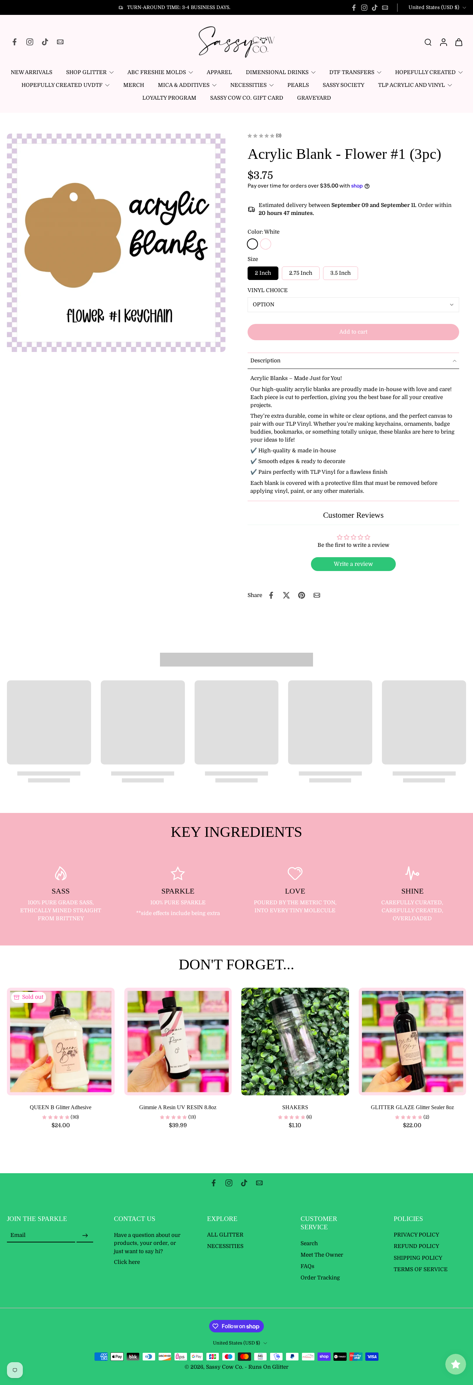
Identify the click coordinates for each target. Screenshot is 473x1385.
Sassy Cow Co (224, 1367)
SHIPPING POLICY (418, 1258)
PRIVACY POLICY (416, 1235)
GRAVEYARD (314, 98)
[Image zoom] (116, 243)
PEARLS (298, 85)
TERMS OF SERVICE (421, 1269)
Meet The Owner (322, 1255)
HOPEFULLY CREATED (425, 72)
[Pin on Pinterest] (301, 595)
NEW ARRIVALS (31, 72)
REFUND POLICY (416, 1246)
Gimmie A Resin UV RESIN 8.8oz (177, 1107)
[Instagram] (364, 7)
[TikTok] (374, 7)
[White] (252, 244)
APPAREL (219, 72)
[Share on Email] (316, 595)
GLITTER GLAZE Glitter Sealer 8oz (412, 1107)
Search (309, 1243)
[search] (428, 42)
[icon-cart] (458, 41)
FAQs (307, 1266)
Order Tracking (320, 1278)
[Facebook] (354, 7)
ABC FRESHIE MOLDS (156, 72)
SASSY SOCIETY (343, 85)
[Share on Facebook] (271, 595)
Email (18, 1235)
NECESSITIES (248, 85)
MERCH (133, 85)
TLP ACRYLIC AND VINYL (411, 85)
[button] (353, 332)
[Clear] (265, 244)
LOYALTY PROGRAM (169, 98)
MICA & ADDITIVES (183, 85)
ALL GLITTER (225, 1235)
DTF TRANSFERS (351, 72)
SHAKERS (295, 1107)
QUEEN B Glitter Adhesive (60, 1107)
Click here (127, 1262)
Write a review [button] (353, 564)
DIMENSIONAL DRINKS (277, 72)
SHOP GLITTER (86, 72)
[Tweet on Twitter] (286, 595)
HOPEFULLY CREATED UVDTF (61, 85)
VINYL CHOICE (268, 290)
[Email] (385, 7)
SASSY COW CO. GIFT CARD (246, 98)
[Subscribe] (85, 1236)
